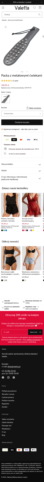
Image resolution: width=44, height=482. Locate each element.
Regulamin (5, 404)
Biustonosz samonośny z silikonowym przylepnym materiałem (31, 273)
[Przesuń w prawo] (27, 71)
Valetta (4, 20)
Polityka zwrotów (8, 400)
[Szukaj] (39, 14)
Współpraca (6, 429)
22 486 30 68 (10, 371)
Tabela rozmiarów (35, 108)
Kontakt (4, 407)
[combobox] (22, 14)
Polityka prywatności (9, 391)
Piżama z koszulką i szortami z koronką (8, 220)
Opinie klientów (7, 422)
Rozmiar (4, 108)
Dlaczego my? (7, 425)
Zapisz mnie (33, 332)
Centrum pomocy (8, 397)
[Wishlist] (34, 7)
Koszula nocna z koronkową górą (28, 220)
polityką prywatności (33, 340)
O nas (4, 432)
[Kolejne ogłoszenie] (41, 2)
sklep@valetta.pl (13, 366)
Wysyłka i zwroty (8, 394)
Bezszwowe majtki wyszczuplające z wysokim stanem (10, 273)
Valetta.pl (9, 477)
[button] (3, 7)
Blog (3, 435)
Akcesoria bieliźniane (15, 20)
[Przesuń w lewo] (17, 71)
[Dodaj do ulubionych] (17, 195)
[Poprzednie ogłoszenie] (2, 2)
